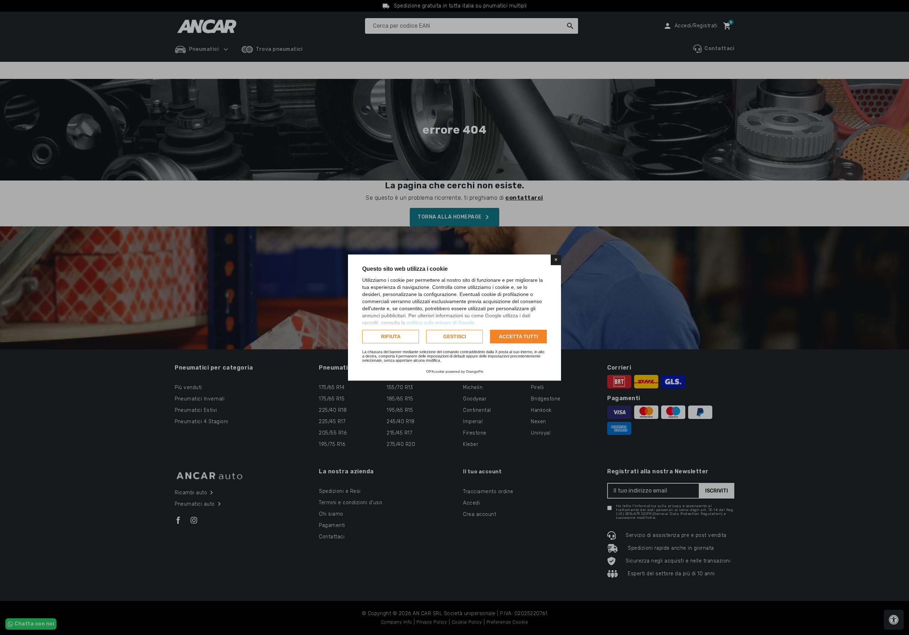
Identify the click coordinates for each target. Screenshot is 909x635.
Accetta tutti (518, 336)
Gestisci (454, 336)
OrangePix (474, 371)
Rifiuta (391, 336)
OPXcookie (435, 371)
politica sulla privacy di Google (440, 322)
